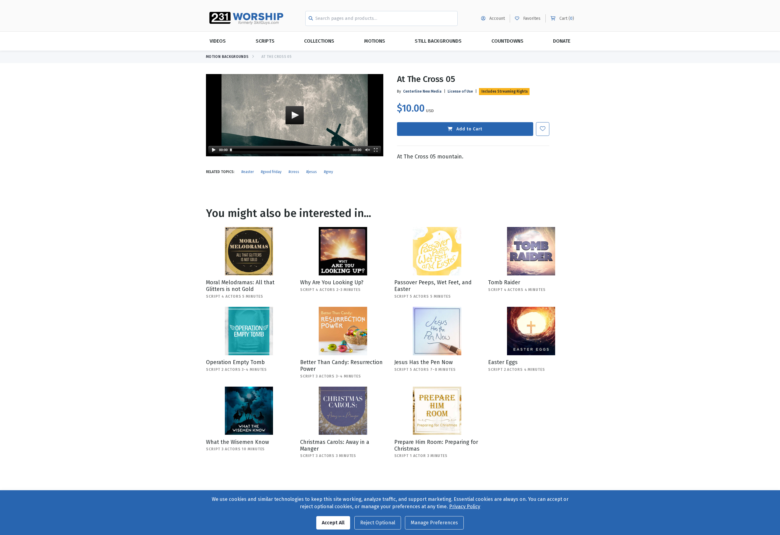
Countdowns (507, 41)
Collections (319, 41)
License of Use (460, 91)
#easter (247, 172)
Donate (561, 41)
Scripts (265, 41)
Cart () (566, 18)
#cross (294, 172)
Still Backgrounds (438, 41)
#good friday (271, 172)
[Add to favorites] (542, 129)
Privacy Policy (464, 506)
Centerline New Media (422, 91)
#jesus (311, 172)
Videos (218, 41)
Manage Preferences (434, 523)
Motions (374, 41)
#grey (328, 172)
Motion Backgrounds (227, 57)
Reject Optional (377, 523)
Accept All (333, 523)
